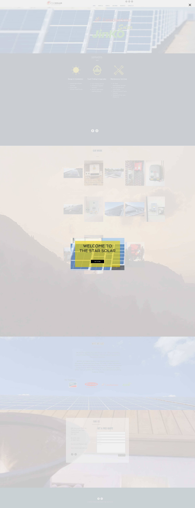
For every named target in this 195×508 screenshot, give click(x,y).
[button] (190, 5)
